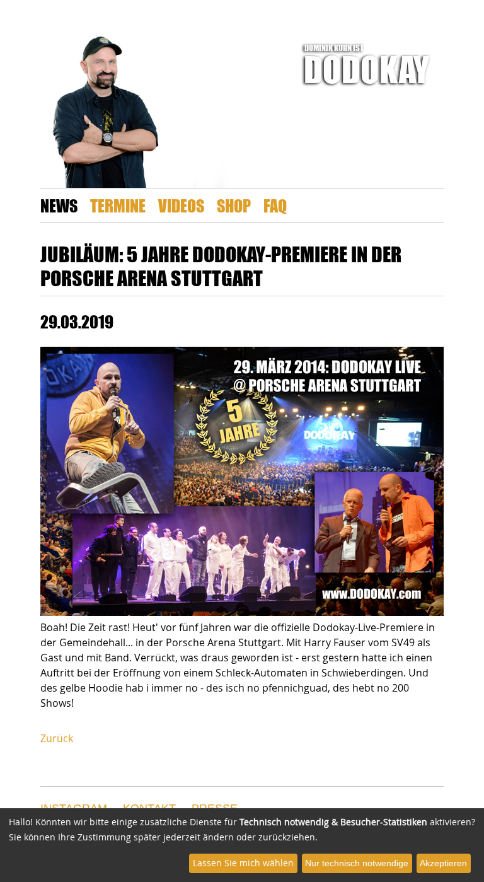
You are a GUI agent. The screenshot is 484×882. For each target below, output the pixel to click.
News (59, 205)
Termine (118, 205)
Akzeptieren (443, 863)
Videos (181, 205)
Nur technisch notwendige (356, 863)
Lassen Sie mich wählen (243, 863)
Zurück (56, 738)
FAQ (275, 205)
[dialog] (242, 845)
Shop (234, 205)
